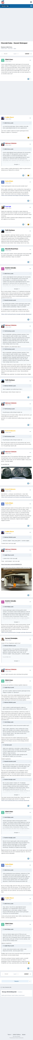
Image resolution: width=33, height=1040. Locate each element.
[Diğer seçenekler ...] (30, 60)
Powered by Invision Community (16, 1037)
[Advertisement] (16, 25)
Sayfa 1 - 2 (16, 53)
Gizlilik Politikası (17, 1034)
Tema (9, 1034)
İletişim (23, 1034)
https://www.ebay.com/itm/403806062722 (11, 564)
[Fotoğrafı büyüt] (16, 472)
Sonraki (27, 53)
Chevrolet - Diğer (12, 48)
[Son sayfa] (31, 54)
